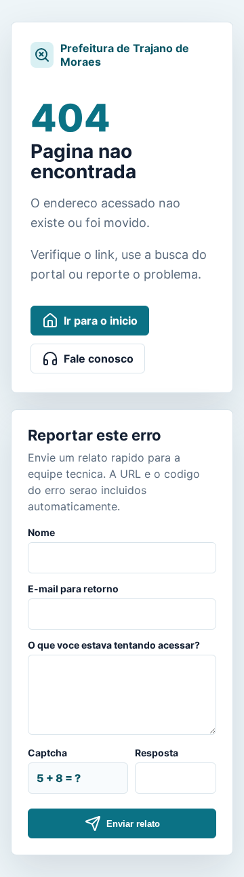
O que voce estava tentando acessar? (114, 645)
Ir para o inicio (101, 320)
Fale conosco (99, 358)
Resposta (156, 752)
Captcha (47, 752)
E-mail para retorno (73, 588)
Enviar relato (133, 824)
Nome (41, 532)
